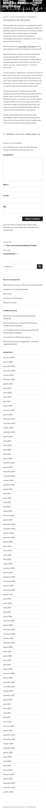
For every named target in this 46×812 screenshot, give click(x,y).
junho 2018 (7, 656)
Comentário (8, 155)
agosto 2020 (8, 542)
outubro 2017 (8, 691)
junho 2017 (7, 709)
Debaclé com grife (10, 303)
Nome (6, 185)
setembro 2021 (9, 485)
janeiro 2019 (8, 625)
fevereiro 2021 (8, 515)
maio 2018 (7, 660)
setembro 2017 (9, 695)
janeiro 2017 (8, 731)
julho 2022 (7, 441)
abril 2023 (7, 401)
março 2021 (7, 511)
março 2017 (7, 722)
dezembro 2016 (9, 735)
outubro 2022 (8, 428)
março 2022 (7, 458)
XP (39, 134)
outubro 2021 (8, 480)
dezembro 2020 (9, 524)
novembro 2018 (9, 634)
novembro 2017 (9, 687)
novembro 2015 (9, 787)
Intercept (10, 134)
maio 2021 (7, 502)
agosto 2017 (8, 700)
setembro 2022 (9, 432)
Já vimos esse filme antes (12, 298)
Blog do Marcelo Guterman (17, 5)
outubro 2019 (8, 586)
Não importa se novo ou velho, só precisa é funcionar (23, 285)
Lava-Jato (20, 134)
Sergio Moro (31, 134)
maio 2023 (7, 397)
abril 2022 (7, 454)
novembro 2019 (9, 581)
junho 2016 (7, 757)
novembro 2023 (9, 371)
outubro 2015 (8, 792)
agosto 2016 (8, 752)
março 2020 (7, 564)
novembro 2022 (9, 423)
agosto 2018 (8, 647)
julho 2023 (7, 388)
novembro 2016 (9, 739)
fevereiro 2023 (9, 410)
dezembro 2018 (9, 630)
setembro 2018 (9, 643)
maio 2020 (7, 555)
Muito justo (7, 294)
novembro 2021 (9, 476)
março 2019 (7, 616)
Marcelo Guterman (27, 17)
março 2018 (7, 669)
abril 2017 (7, 717)
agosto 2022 (8, 436)
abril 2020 (7, 559)
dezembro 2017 (9, 682)
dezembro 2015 (9, 783)
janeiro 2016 (8, 779)
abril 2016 (7, 766)
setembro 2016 (9, 748)
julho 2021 (7, 494)
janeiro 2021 (8, 520)
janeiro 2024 (8, 362)
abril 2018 (7, 665)
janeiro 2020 (8, 573)
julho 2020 (7, 546)
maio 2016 (7, 761)
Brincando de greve (23, 337)
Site (4, 207)
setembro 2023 (9, 379)
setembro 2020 (9, 537)
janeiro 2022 (8, 467)
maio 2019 (7, 608)
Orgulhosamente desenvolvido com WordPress (19, 807)
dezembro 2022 (9, 419)
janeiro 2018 (8, 678)
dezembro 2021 (9, 472)
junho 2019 (7, 603)
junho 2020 (7, 551)
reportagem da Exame (27, 46)
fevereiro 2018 (8, 673)
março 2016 (7, 770)
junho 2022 (7, 445)
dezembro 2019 (9, 577)
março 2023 (7, 406)
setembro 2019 (9, 590)
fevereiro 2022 (9, 463)
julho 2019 (7, 599)
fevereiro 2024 (9, 358)
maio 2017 (7, 713)
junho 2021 (7, 498)
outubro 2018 (8, 638)
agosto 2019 (8, 594)
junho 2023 (7, 393)
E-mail (6, 196)
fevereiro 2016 (8, 774)
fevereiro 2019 (8, 621)
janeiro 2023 (8, 415)
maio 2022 (7, 450)
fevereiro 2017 (8, 726)
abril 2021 (7, 507)
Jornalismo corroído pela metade (15, 289)
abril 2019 (7, 612)
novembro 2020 (9, 529)
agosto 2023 (8, 384)
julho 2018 (7, 652)
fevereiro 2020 (9, 568)
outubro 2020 (8, 533)
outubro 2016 (8, 744)
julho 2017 (7, 704)
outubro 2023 (8, 375)
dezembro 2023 (9, 366)
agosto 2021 (8, 489)
